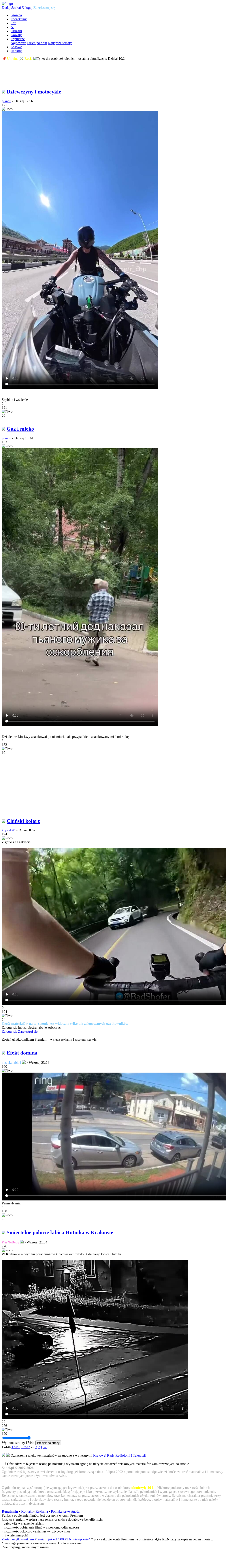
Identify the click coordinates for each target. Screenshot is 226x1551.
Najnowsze (18, 43)
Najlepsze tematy (60, 43)
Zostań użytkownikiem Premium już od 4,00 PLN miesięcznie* (46, 1539)
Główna (16, 15)
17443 (15, 1447)
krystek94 (8, 830)
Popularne (18, 39)
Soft (13, 23)
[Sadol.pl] (7, 4)
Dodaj (6, 7)
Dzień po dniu (37, 43)
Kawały (16, 35)
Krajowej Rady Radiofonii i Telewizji (119, 1455)
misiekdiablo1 (11, 1062)
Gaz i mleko (20, 429)
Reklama (42, 1511)
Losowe (16, 47)
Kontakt (26, 1511)
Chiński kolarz (23, 821)
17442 (25, 1447)
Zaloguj (27, 7)
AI (12, 27)
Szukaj (16, 7)
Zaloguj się (9, 1031)
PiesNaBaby (10, 1242)
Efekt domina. (23, 1053)
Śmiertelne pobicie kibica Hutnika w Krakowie (60, 1232)
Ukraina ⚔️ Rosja (19, 58)
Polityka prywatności (65, 1511)
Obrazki (16, 31)
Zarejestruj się (44, 7)
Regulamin (10, 1511)
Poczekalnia (19, 19)
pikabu (6, 101)
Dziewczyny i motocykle (34, 92)
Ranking (17, 51)
